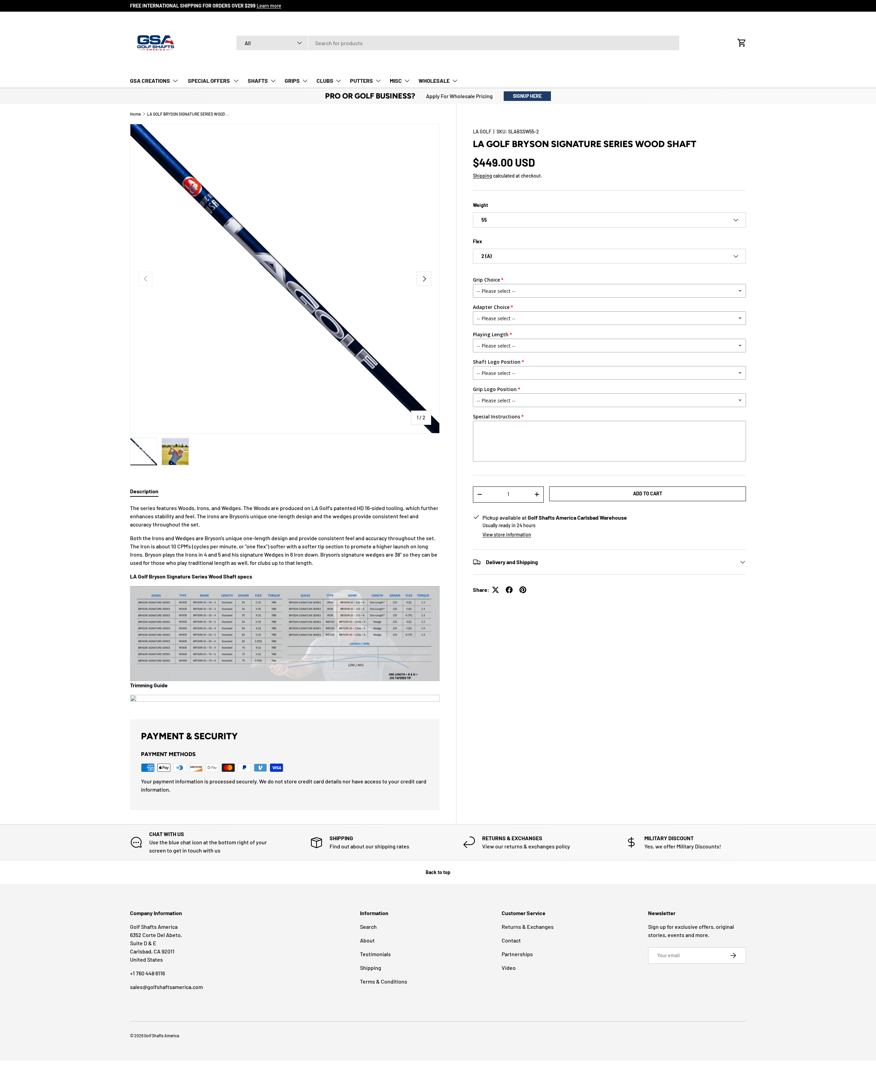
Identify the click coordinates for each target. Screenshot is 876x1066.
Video (509, 967)
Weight (480, 205)
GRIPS (292, 80)
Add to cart (647, 493)
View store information (506, 534)
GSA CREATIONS (150, 80)
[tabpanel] (285, 603)
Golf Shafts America (161, 1035)
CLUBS (325, 80)
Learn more (269, 6)
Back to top (438, 872)
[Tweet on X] (495, 590)
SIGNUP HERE (527, 96)
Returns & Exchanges (528, 926)
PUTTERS (361, 80)
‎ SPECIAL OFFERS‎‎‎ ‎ (209, 80)
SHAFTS (258, 80)
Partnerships (517, 954)
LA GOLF (482, 131)
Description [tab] (144, 491)
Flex (477, 241)
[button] (741, 42)
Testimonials (375, 954)
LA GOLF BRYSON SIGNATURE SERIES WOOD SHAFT (188, 114)
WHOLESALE (434, 80)
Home (135, 114)
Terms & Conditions (383, 981)
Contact (511, 940)
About (367, 940)
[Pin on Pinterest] (523, 590)
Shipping (482, 176)
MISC (396, 80)
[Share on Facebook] (509, 590)
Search (368, 926)
